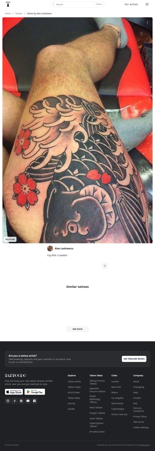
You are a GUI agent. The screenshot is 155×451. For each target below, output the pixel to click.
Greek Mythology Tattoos (95, 399)
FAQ (135, 403)
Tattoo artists (74, 381)
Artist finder (74, 392)
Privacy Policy (140, 416)
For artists (131, 4)
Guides (71, 408)
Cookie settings (141, 427)
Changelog (138, 387)
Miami (114, 392)
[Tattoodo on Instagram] (8, 401)
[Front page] (8, 4)
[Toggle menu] (147, 4)
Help (135, 392)
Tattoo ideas (74, 397)
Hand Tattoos (96, 418)
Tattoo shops (74, 387)
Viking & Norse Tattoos (97, 382)
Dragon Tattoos (97, 412)
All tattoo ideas (97, 431)
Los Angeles (117, 397)
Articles (71, 403)
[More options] (147, 22)
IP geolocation (144, 445)
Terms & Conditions (138, 410)
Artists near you (119, 414)
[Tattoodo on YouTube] (28, 401)
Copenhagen (117, 408)
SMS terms (138, 421)
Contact (137, 397)
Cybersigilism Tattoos (96, 425)
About (136, 381)
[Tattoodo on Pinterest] (21, 401)
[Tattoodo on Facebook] (34, 401)
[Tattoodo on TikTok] (15, 401)
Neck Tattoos (96, 407)
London (115, 381)
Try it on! (10, 239)
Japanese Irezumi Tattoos (97, 390)
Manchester (117, 403)
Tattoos (99, 4)
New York (116, 387)
